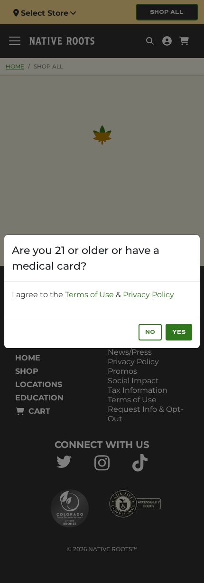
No (150, 332)
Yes (178, 332)
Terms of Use (89, 294)
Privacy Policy (148, 294)
